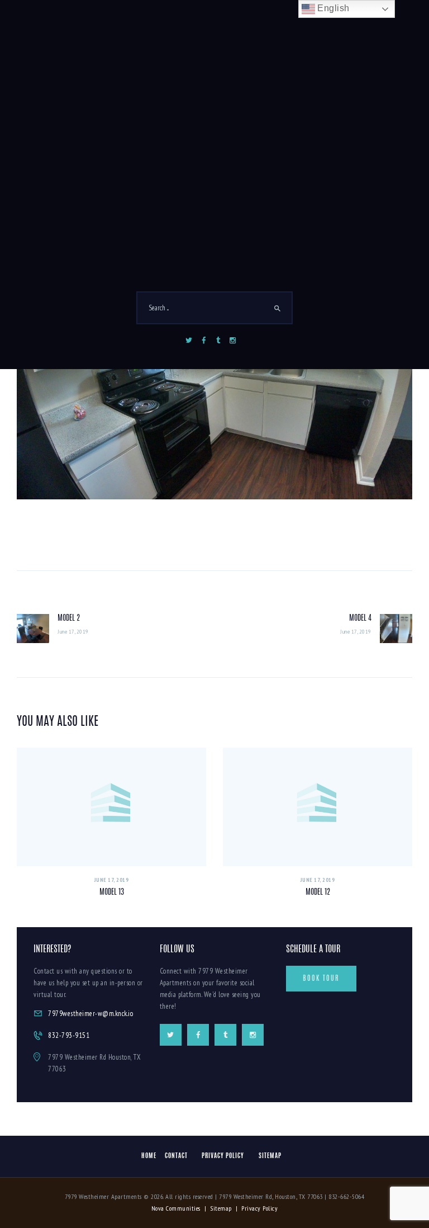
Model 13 (111, 892)
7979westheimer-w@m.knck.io (90, 1013)
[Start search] (278, 308)
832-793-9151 (68, 1035)
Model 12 (318, 892)
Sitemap (221, 1208)
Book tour (321, 978)
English (332, 8)
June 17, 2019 (111, 880)
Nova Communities (176, 1208)
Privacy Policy (259, 1208)
